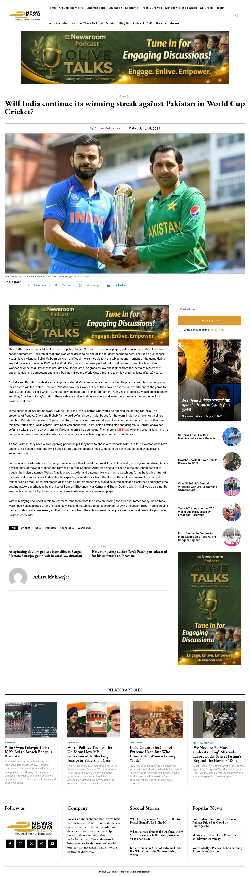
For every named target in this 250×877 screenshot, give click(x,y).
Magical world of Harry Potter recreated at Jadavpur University (218, 837)
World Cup (84, 527)
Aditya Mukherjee (107, 128)
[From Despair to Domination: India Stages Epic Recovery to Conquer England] (231, 536)
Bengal (10, 742)
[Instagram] (20, 844)
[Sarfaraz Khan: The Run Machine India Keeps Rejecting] (231, 436)
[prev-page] (227, 346)
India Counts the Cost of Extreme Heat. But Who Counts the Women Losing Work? (152, 754)
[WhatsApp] (42, 844)
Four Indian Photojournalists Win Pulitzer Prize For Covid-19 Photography (214, 822)
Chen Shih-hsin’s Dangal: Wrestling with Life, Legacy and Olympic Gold (197, 487)
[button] (236, 15)
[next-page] (235, 346)
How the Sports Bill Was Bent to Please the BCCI (198, 461)
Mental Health (203, 742)
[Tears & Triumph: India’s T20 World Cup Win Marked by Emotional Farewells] (231, 511)
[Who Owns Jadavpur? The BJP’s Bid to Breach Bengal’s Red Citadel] (31, 719)
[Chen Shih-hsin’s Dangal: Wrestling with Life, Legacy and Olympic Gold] (231, 486)
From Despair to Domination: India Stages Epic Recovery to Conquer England (197, 537)
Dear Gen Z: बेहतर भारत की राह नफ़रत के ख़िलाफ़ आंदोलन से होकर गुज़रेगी (206, 405)
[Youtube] (52, 844)
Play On (125, 96)
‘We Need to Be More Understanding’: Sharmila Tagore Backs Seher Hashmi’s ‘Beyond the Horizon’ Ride (217, 754)
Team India (67, 527)
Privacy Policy (216, 330)
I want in (207, 320)
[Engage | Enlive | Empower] (31, 827)
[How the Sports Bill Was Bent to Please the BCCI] (231, 461)
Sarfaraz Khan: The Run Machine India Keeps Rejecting (197, 437)
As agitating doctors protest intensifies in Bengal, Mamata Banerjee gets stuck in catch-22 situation (45, 553)
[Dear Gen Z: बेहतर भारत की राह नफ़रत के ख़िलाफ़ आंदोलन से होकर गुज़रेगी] (209, 380)
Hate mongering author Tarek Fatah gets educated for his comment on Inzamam (129, 553)
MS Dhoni (123, 429)
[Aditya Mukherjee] (18, 577)
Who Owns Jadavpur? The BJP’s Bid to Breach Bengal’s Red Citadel (28, 752)
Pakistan (50, 527)
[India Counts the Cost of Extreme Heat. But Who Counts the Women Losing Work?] (156, 719)
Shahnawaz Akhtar (192, 416)
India (38, 527)
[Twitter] (31, 844)
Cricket (25, 527)
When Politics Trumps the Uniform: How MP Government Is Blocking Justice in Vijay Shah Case (89, 754)
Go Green (136, 742)
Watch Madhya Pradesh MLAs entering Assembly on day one (217, 849)
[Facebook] (10, 844)
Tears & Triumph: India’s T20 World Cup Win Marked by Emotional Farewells (196, 512)
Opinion (73, 742)
